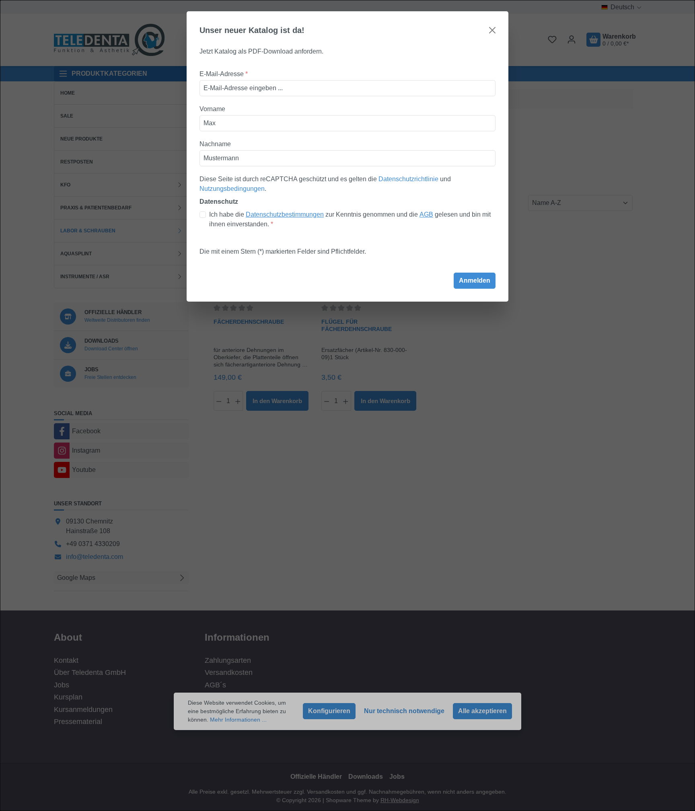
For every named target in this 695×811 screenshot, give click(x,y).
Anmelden (474, 280)
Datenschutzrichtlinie (408, 179)
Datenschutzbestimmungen (285, 214)
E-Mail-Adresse (223, 73)
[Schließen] (492, 30)
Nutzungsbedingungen (232, 188)
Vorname (212, 109)
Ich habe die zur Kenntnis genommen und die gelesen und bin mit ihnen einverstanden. (350, 219)
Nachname (215, 144)
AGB (426, 214)
